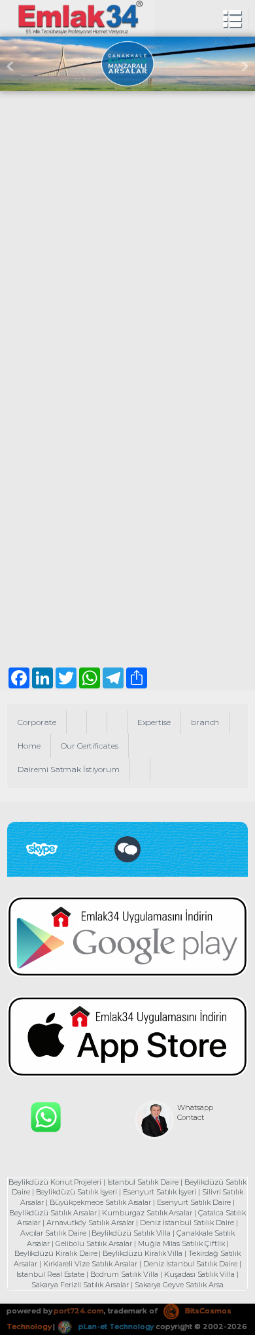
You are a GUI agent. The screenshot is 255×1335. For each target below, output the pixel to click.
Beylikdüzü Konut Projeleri (54, 1182)
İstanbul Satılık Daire (142, 1182)
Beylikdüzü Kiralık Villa (142, 1253)
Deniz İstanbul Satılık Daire (187, 1222)
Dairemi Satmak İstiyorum (69, 769)
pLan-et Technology (115, 1326)
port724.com (78, 1310)
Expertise (154, 722)
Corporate (37, 722)
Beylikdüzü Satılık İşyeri (77, 1191)
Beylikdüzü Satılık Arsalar (53, 1212)
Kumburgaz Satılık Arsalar (147, 1212)
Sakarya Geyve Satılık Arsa (179, 1284)
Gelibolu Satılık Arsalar (94, 1243)
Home (29, 746)
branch (205, 722)
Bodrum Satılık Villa (124, 1274)
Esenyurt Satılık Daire (194, 1202)
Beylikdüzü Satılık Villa (131, 1233)
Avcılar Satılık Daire (53, 1233)
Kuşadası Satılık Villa (199, 1274)
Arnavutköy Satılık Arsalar (90, 1222)
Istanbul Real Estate (50, 1274)
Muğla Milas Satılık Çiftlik (181, 1243)
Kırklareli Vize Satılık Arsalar (90, 1263)
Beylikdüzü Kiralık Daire (55, 1253)
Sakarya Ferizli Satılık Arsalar (79, 1284)
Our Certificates (89, 746)
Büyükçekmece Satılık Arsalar (101, 1202)
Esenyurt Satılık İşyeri (159, 1191)
